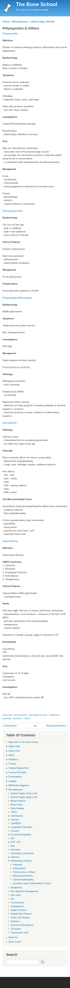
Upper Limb (14, 746)
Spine (11, 755)
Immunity (17, 864)
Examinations (15, 776)
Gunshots (15, 849)
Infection (15, 857)
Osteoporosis (17, 906)
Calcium (15, 819)
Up (35, 725)
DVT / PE (15, 842)
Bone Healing (17, 808)
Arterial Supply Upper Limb (24, 797)
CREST (27, 718)
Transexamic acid (19, 932)
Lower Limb (14, 750)
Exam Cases (14, 941)
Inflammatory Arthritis (43, 21)
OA (12, 899)
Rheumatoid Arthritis (56, 725)
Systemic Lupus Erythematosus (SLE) (32, 883)
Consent (15, 831)
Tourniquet (16, 929)
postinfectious (54, 715)
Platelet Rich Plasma (21, 914)
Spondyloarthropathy (23, 879)
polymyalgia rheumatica (38, 715)
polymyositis (7, 715)
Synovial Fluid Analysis (22, 925)
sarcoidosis (7, 718)
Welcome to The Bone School (23, 742)
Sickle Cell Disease (20, 917)
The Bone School (36, 4)
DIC (12, 838)
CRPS (14, 812)
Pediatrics (13, 759)
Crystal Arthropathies (21, 834)
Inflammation (10, 725)
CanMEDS (16, 823)
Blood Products (18, 801)
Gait (13, 846)
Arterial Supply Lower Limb (24, 793)
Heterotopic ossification (22, 853)
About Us (13, 937)
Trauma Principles (17, 772)
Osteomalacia (17, 902)
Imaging (12, 781)
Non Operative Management (24, 891)
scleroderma (18, 718)
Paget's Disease (19, 910)
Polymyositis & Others (24, 872)
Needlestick (16, 887)
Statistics (15, 921)
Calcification (17, 816)
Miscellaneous (20, 21)
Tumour (12, 763)
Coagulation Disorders (21, 827)
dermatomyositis (20, 715)
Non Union (16, 895)
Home (6, 21)
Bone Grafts (17, 804)
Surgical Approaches (18, 768)
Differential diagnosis (18, 785)
